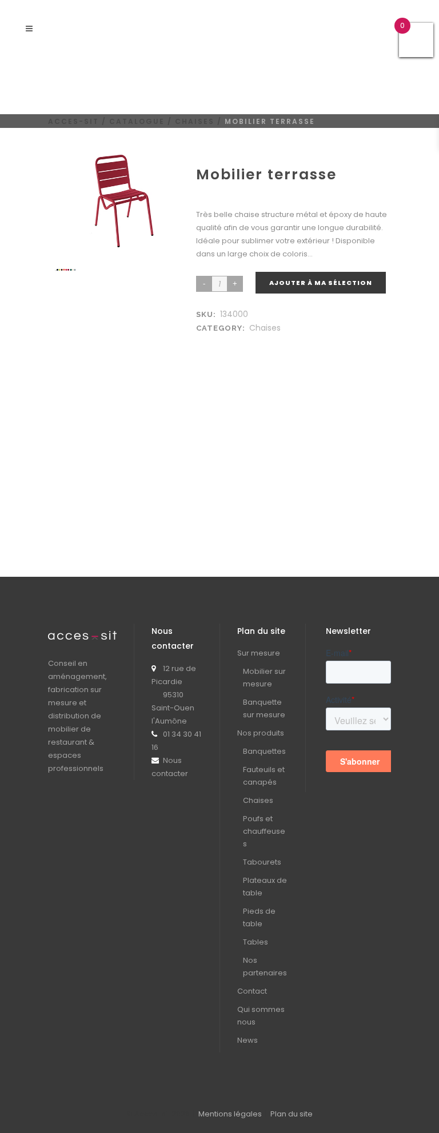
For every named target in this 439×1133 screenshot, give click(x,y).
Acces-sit (73, 121)
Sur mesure (258, 653)
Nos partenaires (265, 966)
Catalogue (137, 121)
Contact (252, 991)
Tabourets (262, 862)
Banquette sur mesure (264, 708)
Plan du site (291, 1113)
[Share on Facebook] (204, 342)
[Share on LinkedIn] (215, 342)
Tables (255, 942)
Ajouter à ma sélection (320, 282)
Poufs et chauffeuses (264, 831)
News (247, 1040)
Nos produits (260, 733)
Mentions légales (230, 1113)
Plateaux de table (265, 886)
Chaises (194, 121)
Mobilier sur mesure (264, 677)
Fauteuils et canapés (264, 776)
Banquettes (264, 751)
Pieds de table (259, 917)
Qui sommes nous (261, 1015)
